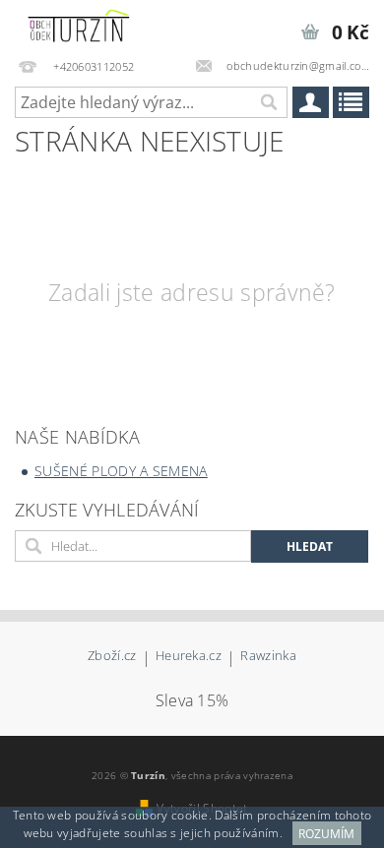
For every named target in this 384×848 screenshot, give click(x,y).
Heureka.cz (189, 656)
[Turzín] (79, 25)
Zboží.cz (112, 656)
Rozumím (326, 833)
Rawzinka (268, 656)
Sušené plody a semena (121, 470)
